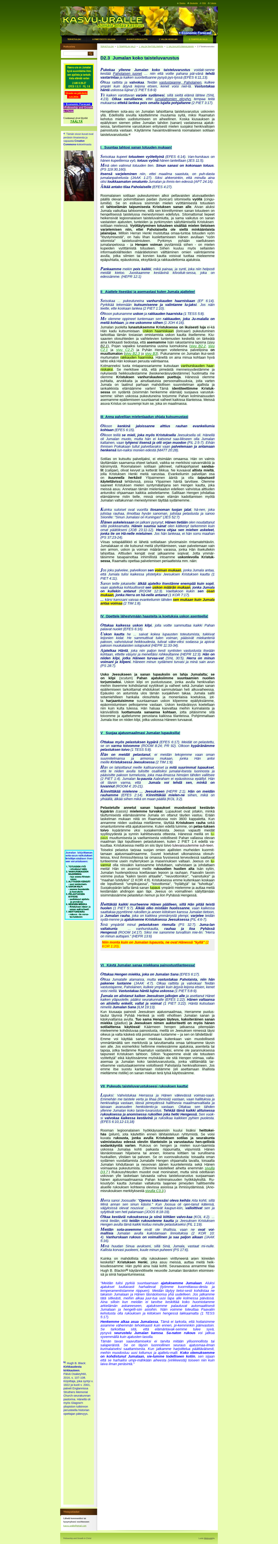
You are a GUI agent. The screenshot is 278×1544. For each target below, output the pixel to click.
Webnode (208, 1538)
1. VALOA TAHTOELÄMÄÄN (151, 47)
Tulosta (213, 3)
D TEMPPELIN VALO (126, 47)
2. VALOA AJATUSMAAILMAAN (180, 47)
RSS (204, 3)
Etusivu (182, 3)
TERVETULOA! (107, 47)
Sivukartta (194, 3)
